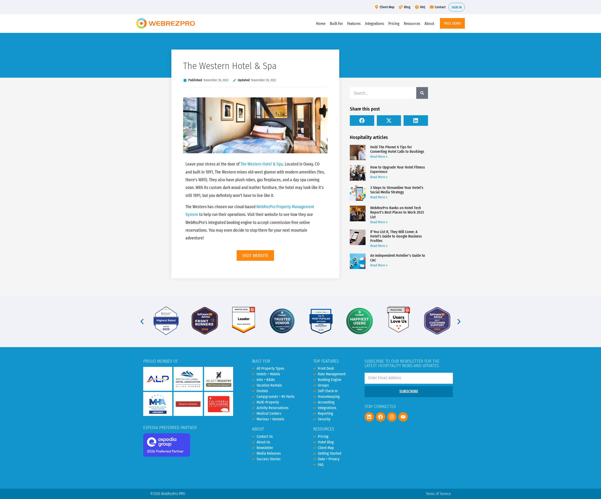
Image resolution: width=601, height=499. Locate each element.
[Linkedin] (369, 417)
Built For (336, 23)
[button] (362, 120)
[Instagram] (392, 417)
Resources (412, 23)
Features (354, 23)
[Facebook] (380, 417)
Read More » (379, 157)
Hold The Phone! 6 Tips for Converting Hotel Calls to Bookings (397, 149)
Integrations (374, 23)
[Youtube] (403, 417)
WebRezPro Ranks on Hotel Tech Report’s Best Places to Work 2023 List (397, 212)
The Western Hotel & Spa (261, 164)
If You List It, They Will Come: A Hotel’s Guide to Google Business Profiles (396, 236)
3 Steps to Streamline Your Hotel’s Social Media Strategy (396, 189)
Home (320, 23)
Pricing (393, 23)
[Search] (422, 93)
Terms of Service (438, 493)
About (429, 23)
